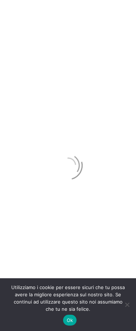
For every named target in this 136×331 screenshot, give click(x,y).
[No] (127, 304)
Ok (70, 320)
